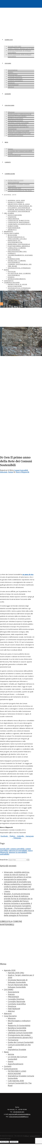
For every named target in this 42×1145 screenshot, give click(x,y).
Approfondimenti (15, 1064)
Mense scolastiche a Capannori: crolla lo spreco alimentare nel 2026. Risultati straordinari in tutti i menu (19, 888)
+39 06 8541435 (18, 1112)
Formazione (13, 1040)
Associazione (13, 992)
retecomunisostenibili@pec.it (18, 1117)
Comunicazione (11, 1068)
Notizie (10, 472)
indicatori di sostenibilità (17, 851)
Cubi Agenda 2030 (16, 1080)
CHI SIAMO (8, 989)
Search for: (4, 860)
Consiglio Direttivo (16, 999)
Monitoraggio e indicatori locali (19, 1021)
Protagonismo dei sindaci (19, 1035)
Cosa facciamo (10, 1016)
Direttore (12, 1006)
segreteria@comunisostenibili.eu (19, 1114)
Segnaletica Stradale (17, 1049)
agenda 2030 (4, 849)
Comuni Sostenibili (21, 470)
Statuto (11, 994)
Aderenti (8, 1013)
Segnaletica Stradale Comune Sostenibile (21, 1077)
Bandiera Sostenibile (17, 1028)
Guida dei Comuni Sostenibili (20, 1042)
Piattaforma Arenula (17, 1030)
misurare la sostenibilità (18, 852)
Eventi (10, 1061)
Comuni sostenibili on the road (19, 1045)
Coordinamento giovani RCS (20, 1037)
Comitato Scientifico (17, 1004)
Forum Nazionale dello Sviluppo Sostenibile (18, 985)
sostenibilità (4, 854)
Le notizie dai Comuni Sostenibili (17, 1057)
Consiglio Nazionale (16, 1001)
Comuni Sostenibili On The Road (20, 1084)
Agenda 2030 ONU (16, 972)
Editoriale (3, 472)
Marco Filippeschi (22, 472)
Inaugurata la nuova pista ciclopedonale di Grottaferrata (17, 880)
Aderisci (11, 1011)
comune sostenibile (17, 849)
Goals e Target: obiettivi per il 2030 (21, 976)
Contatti (7, 1066)
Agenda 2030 (9, 970)
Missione (12, 1018)
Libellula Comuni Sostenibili (20, 1032)
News (6, 1052)
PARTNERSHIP (14, 1008)
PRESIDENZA (13, 996)
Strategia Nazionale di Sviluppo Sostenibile (17, 981)
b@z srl (27, 1136)
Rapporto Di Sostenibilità (19, 1025)
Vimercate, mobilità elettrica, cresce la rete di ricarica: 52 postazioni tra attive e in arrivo (17, 874)
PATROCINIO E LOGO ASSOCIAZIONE (17, 1072)
